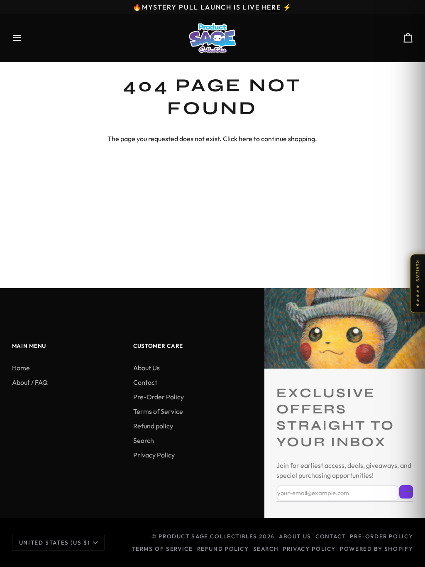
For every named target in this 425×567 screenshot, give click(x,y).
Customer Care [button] (158, 345)
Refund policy (153, 426)
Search (143, 440)
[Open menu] (24, 38)
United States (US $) (54, 542)
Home (21, 368)
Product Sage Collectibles (208, 536)
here (245, 138)
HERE (271, 7)
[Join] (406, 492)
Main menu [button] (29, 345)
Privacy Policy (154, 455)
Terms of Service (158, 411)
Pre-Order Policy (158, 397)
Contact (145, 382)
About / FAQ (30, 382)
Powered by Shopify (376, 548)
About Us (146, 368)
